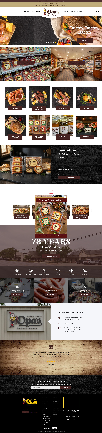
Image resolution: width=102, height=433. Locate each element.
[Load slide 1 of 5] (46, 42)
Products (45, 399)
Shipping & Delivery (47, 420)
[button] (27, 11)
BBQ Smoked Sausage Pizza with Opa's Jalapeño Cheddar (81, 217)
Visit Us (44, 410)
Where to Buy (45, 422)
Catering (44, 403)
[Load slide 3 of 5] (51, 42)
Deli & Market (46, 401)
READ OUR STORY (51, 256)
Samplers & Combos (39, 137)
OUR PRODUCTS (25, 63)
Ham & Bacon (56, 408)
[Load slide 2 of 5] (48, 42)
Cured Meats (55, 401)
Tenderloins (55, 403)
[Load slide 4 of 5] (53, 42)
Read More (17, 295)
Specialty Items (62, 137)
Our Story (45, 408)
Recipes (44, 414)
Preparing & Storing (47, 416)
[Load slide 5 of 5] (55, 42)
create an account (34, 412)
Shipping (59, 158)
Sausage (15, 108)
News (44, 412)
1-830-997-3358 (69, 323)
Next (91, 210)
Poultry (87, 108)
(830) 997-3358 (69, 414)
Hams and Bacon (15, 137)
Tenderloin (63, 108)
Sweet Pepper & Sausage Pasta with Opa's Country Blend (21, 217)
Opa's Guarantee (46, 418)
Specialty (55, 412)
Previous (10, 210)
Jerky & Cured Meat (39, 108)
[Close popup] (65, 197)
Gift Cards (86, 137)
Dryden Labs (62, 431)
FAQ (43, 406)
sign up (65, 387)
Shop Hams (51, 40)
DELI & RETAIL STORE (76, 63)
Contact (44, 424)
